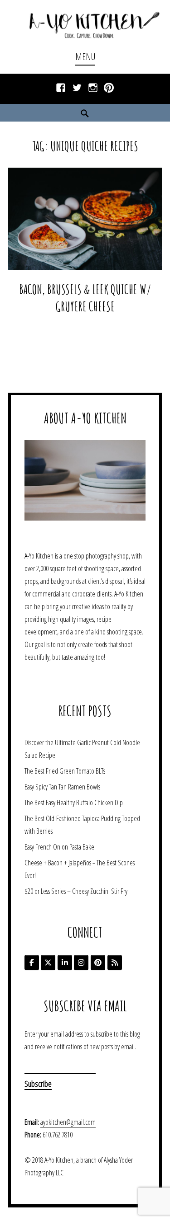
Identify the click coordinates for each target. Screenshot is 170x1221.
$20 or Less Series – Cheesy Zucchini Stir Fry (75, 891)
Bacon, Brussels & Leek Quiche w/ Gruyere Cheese (85, 298)
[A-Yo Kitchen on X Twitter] (48, 962)
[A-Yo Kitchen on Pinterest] (98, 962)
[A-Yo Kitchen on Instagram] (81, 962)
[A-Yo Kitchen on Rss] (114, 962)
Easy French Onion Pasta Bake (59, 847)
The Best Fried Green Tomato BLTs (64, 771)
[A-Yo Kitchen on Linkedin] (65, 962)
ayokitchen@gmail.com (68, 1122)
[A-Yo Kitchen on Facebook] (31, 962)
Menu (85, 57)
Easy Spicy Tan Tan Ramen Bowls (62, 787)
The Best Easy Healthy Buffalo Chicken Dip (73, 803)
